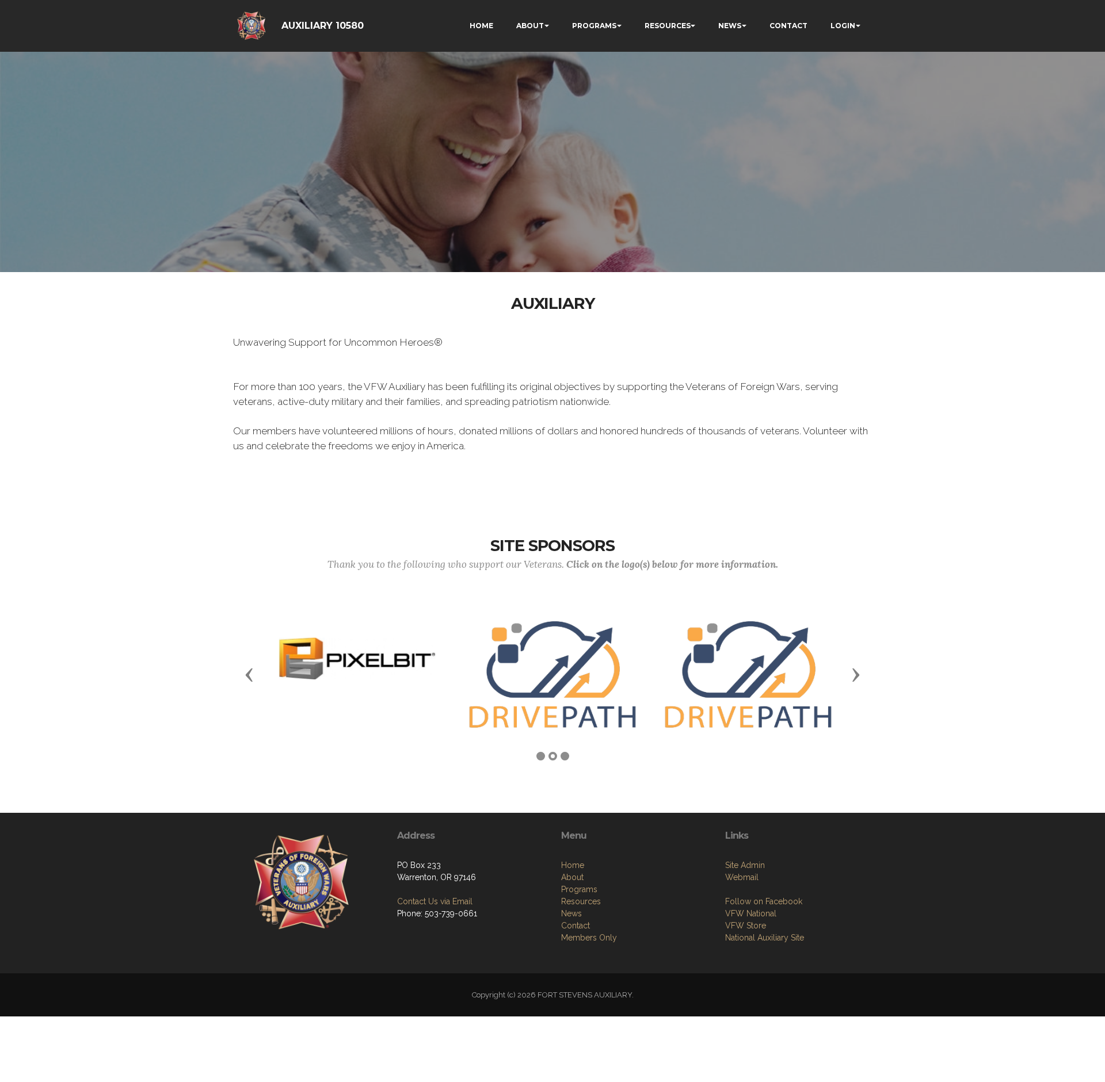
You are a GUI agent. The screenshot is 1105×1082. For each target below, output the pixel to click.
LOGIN (842, 25)
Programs (579, 889)
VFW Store (745, 925)
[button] (249, 674)
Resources (581, 901)
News (571, 913)
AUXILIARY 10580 (322, 25)
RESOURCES (668, 25)
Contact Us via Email (435, 901)
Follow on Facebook (763, 901)
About (572, 877)
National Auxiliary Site (764, 937)
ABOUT (530, 25)
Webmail (742, 877)
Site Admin (745, 865)
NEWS (729, 25)
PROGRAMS (594, 25)
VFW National (750, 913)
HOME (481, 25)
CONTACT (788, 25)
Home (572, 865)
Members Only (589, 937)
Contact (575, 925)
